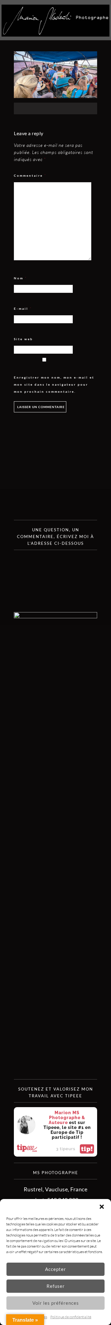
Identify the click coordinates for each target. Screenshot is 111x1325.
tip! (87, 1149)
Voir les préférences (55, 1303)
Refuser (56, 1286)
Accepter (55, 1269)
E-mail (23, 309)
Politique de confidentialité (70, 1317)
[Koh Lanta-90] (55, 95)
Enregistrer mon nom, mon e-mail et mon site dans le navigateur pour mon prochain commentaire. (54, 384)
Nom (20, 278)
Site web (23, 339)
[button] (102, 1207)
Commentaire (30, 176)
